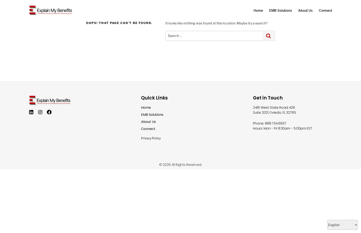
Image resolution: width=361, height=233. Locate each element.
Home (258, 10)
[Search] (268, 35)
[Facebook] (49, 112)
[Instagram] (40, 112)
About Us (305, 10)
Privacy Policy (151, 138)
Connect (325, 10)
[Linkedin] (31, 112)
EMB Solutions (280, 10)
